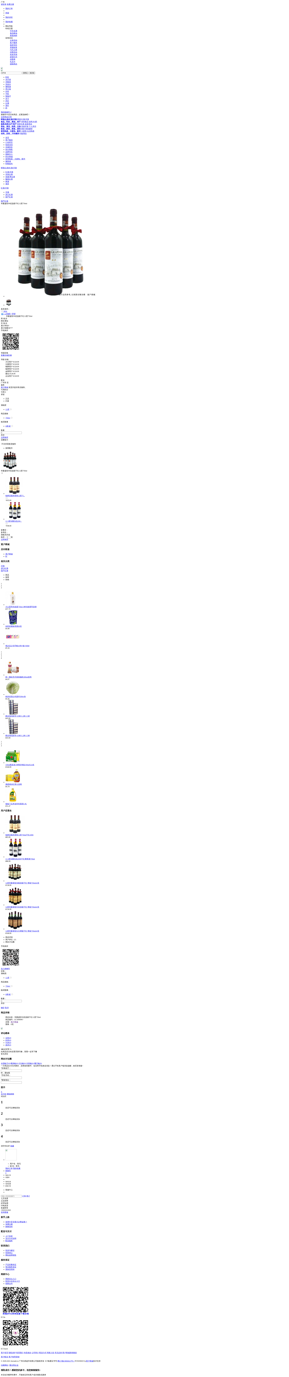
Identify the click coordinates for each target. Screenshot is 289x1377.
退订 (28, 1196)
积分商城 (9, 157)
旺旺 (7, 77)
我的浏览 (9, 17)
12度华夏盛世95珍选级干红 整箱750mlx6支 (22, 907)
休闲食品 (24, 122)
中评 (8, 1043)
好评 (8, 1040)
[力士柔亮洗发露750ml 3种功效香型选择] (12, 605)
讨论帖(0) (22, 1063)
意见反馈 (58, 1353)
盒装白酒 (9, 174)
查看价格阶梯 (6, 355)
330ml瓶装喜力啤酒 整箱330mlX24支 (19, 765)
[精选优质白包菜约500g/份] (12, 694)
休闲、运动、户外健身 (10, 133)
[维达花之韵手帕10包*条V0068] (12, 644)
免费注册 (10, 4)
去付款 (3, 1094)
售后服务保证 (10, 1267)
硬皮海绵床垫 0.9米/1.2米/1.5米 (17, 716)
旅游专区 (13, 45)
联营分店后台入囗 (12, 1281)
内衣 (7, 91)
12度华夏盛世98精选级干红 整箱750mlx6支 (22, 883)
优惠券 (12, 59)
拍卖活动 (9, 145)
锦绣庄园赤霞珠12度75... (15, 496)
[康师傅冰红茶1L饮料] (12, 782)
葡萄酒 (8, 87)
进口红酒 (9, 195)
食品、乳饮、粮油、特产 (11, 122)
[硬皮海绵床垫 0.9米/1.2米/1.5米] (12, 714)
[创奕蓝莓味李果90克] (12, 624)
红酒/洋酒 (25, 119)
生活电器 (30, 131)
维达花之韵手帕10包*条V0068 (17, 646)
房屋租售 (13, 47)
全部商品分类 (6, 117)
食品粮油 (13, 33)
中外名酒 (13, 31)
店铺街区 (9, 147)
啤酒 (19, 119)
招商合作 (9, 1284)
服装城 (8, 161)
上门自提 (9, 1236)
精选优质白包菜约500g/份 (15, 697)
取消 (7, 1008)
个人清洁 (32, 126)
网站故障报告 (10, 1255)
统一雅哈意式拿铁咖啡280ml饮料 (18, 677)
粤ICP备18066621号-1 (65, 1361)
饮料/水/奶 (33, 122)
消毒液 (8, 82)
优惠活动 (13, 52)
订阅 (24, 1196)
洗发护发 (24, 126)
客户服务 (13, 43)
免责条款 (27, 1353)
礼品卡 (12, 62)
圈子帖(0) (38, 1063)
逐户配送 (4, 1357)
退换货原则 (9, 1269)
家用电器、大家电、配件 (11, 131)
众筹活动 (13, 40)
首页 (7, 138)
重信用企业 (13, 1365)
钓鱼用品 (23, 133)
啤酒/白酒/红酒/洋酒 (9, 119)
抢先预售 (9, 149)
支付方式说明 (10, 1238)
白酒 (7, 103)
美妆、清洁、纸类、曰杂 (11, 126)
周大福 (8, 89)
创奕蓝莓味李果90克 (13, 626)
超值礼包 (13, 57)
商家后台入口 (10, 1279)
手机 (7, 94)
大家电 (24, 131)
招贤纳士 (9, 1253)
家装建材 (29, 129)
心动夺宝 (9, 142)
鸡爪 (7, 101)
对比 (5, 311)
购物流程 (9, 1227)
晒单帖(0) (14, 1063)
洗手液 (8, 80)
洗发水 (8, 84)
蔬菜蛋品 (28, 124)
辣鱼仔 (8, 96)
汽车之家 (13, 50)
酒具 (7, 184)
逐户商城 (4, 387)
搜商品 (25, 73)
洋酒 (7, 192)
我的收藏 (9, 22)
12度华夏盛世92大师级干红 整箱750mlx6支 (22, 931)
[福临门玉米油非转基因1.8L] (12, 802)
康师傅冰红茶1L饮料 (13, 784)
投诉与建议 (9, 1250)
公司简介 (35, 1353)
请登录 (3, 4)
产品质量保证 (10, 1265)
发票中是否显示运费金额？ (16, 1222)
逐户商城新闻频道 (69, 1353)
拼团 (7, 13)
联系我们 (19, 1353)
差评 (8, 1045)
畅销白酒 (9, 179)
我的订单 (9, 8)
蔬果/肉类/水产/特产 (9, 124)
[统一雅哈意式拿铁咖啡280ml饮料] (12, 675)
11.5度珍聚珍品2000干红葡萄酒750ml (20, 859)
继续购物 (10, 1094)
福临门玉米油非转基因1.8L (16, 804)
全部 (8, 1038)
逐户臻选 (9, 140)
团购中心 (9, 154)
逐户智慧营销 (14, 1357)
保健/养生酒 (10, 177)
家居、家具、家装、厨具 (11, 129)
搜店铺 (32, 73)
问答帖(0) (30, 1063)
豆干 (7, 98)
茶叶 (7, 106)
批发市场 (13, 54)
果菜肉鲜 (13, 36)
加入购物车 (5, 969)
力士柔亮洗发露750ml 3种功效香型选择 (21, 607)
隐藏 (12, 1146)
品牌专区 (9, 152)
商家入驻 (50, 1353)
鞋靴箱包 (9, 164)
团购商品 (13, 64)
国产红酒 (9, 197)
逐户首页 (4, 1353)
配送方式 (43, 1353)
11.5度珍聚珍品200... (13, 521)
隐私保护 (12, 1353)
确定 (3, 1008)
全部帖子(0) (5, 1063)
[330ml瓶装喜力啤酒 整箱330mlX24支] (12, 763)
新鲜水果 (20, 124)
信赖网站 (4, 1365)
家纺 (23, 129)
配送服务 (9, 1241)
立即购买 (4, 437)
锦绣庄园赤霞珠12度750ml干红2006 (19, 835)
